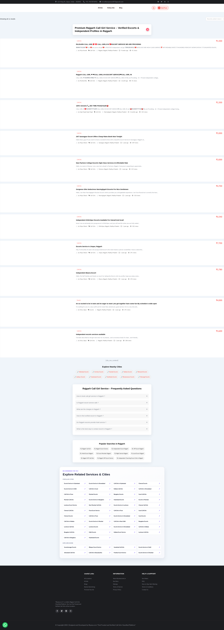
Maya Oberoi (83, 142)
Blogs (86, 584)
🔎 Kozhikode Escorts (111, 377)
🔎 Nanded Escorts (112, 372)
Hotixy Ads (111, 8)
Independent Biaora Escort (86, 273)
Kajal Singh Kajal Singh (86, 112)
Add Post (164, 8)
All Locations (88, 578)
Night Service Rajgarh (122, 453)
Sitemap (115, 584)
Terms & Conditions (147, 587)
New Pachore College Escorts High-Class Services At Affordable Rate (102, 163)
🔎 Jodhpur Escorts (79, 377)
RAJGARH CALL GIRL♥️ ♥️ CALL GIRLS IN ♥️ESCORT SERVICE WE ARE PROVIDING (108, 44)
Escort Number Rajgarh (104, 453)
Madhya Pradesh (113, 50)
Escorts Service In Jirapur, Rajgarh (89, 246)
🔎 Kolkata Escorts (127, 372)
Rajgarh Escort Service (102, 448)
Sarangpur (101, 142)
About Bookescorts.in (119, 578)
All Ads (100, 8)
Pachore (101, 169)
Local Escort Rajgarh (138, 453)
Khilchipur (101, 226)
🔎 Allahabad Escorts (83, 372)
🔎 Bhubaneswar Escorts (127, 377)
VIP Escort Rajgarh (139, 448)
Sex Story (115, 581)
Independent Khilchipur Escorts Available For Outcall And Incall (100, 220)
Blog (120, 8)
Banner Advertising (89, 587)
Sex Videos (145, 578)
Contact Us (145, 589)
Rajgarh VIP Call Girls (88, 458)
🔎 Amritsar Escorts (98, 372)
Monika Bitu (83, 81)
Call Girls (79, 41)
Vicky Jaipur (83, 310)
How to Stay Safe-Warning (149, 584)
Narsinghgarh (108, 112)
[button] (112, 29)
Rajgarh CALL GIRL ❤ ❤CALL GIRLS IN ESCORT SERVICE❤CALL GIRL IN (104, 74)
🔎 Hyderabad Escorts (95, 377)
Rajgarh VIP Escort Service (106, 458)
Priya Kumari (83, 50)
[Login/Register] (154, 8)
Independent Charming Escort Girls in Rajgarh (131, 458)
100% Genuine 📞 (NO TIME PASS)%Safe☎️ (92, 106)
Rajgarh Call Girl (86, 448)
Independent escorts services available (90, 334)
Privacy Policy (117, 589)
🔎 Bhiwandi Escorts (141, 372)
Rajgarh (100, 50)
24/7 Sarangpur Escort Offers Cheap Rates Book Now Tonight (99, 136)
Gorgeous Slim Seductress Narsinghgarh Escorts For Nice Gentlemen (102, 189)
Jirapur (100, 252)
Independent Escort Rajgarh (120, 448)
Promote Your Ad (89, 589)
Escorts (79, 300)
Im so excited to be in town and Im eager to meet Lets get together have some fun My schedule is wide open (116, 304)
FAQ (143, 581)
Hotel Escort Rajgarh (87, 453)
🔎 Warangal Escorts (144, 377)
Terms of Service (118, 587)
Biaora (100, 279)
